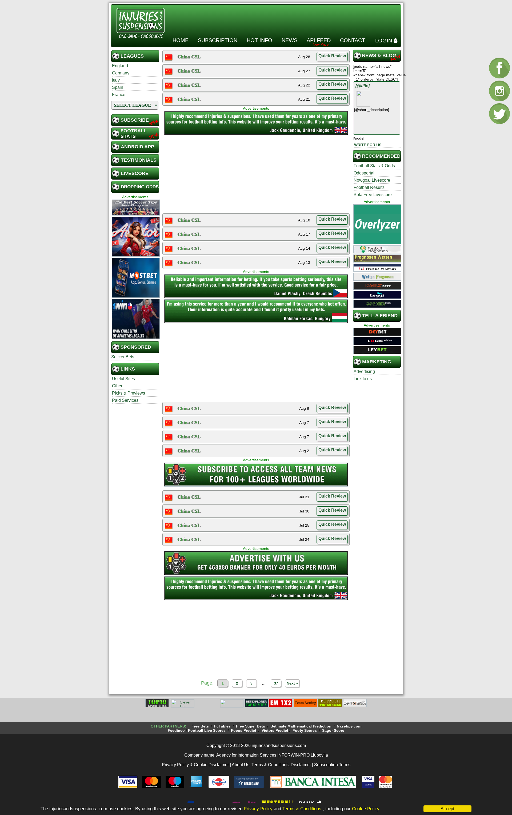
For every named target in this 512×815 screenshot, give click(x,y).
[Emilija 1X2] (281, 706)
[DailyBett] (377, 289)
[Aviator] (135, 256)
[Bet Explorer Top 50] (256, 706)
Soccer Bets (122, 357)
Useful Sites (123, 378)
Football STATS (134, 133)
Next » (292, 683)
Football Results (369, 187)
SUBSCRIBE (135, 120)
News (289, 40)
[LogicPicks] (377, 344)
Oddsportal (364, 173)
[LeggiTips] (377, 298)
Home (181, 40)
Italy (116, 80)
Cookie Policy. (366, 808)
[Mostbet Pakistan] (135, 297)
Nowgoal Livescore (372, 180)
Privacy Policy (258, 808)
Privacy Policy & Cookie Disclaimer (195, 764)
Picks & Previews (128, 393)
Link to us (363, 378)
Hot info (259, 40)
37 (276, 683)
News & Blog (379, 55)
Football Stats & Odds (374, 166)
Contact (352, 40)
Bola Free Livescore (373, 194)
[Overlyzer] (377, 243)
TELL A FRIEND (380, 315)
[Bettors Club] (355, 706)
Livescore (135, 173)
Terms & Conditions (302, 808)
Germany (120, 73)
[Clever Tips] (182, 706)
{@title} (362, 86)
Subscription (217, 40)
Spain (117, 87)
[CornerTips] (377, 307)
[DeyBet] (377, 335)
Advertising (364, 371)
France (118, 94)
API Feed (319, 40)
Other (117, 386)
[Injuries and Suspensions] (256, 134)
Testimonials (139, 160)
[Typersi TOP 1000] (207, 706)
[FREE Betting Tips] (231, 706)
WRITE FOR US (367, 145)
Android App (137, 146)
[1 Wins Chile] (135, 338)
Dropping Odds (140, 186)
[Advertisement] (302, 18)
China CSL (189, 56)
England (120, 65)
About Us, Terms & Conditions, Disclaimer (271, 764)
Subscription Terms (332, 764)
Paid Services (125, 400)
